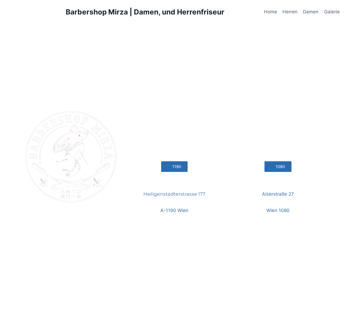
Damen (310, 11)
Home (270, 11)
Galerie (332, 11)
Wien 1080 (278, 210)
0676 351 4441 (278, 182)
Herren (289, 11)
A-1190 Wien (174, 210)
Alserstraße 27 (278, 194)
